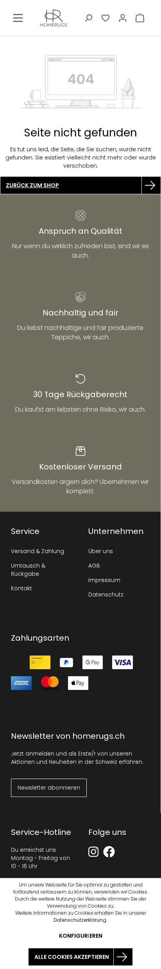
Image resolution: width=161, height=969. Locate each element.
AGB (94, 566)
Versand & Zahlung (37, 551)
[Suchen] (88, 18)
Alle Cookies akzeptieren (71, 957)
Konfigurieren (80, 936)
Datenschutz (105, 594)
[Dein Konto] (122, 18)
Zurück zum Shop (32, 185)
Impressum (104, 580)
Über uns (100, 551)
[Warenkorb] (139, 18)
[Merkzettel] (105, 18)
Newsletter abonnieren (49, 788)
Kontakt (21, 588)
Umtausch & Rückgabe (28, 570)
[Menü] (18, 18)
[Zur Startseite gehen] (53, 18)
